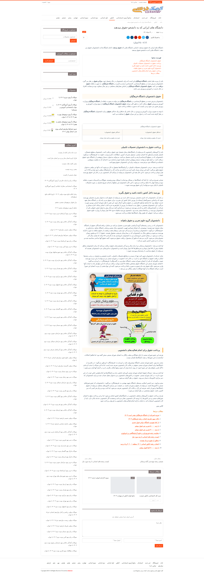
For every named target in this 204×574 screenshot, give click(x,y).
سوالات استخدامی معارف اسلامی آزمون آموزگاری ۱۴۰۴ (61, 187)
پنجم (69, 18)
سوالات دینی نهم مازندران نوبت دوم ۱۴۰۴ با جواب (61, 445)
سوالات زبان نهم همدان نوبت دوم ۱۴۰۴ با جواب (62, 490)
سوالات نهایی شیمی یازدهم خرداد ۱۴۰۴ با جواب (62, 418)
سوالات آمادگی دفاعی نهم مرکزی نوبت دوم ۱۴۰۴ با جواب (60, 278)
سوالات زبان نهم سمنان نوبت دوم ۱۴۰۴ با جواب (62, 531)
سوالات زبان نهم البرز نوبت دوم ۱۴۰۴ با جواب (62, 537)
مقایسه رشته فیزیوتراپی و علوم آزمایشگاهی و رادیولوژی (140, 433)
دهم (54, 563)
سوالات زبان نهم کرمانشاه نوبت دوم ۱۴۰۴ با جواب (61, 241)
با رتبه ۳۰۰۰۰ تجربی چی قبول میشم (147, 430)
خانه (159, 18)
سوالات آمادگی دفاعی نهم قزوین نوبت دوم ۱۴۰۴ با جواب (61, 318)
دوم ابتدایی (94, 18)
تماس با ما (134, 2)
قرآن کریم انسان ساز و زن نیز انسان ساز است (62, 158)
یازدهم (49, 563)
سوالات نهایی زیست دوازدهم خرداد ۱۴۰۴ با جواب (61, 520)
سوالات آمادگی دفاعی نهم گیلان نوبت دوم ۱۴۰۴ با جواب (61, 398)
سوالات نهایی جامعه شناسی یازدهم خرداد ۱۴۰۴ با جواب (61, 425)
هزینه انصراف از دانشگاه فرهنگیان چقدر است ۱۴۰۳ (142, 415)
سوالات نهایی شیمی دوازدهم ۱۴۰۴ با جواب (63, 230)
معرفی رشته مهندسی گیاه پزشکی (151, 461)
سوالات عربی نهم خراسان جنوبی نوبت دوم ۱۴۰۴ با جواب (61, 464)
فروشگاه (153, 18)
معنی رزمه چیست (71, 169)
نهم (58, 563)
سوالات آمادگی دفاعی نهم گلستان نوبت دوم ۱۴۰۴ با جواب (60, 310)
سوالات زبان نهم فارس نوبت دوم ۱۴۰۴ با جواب (62, 391)
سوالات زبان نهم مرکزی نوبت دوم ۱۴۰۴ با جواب (61, 495)
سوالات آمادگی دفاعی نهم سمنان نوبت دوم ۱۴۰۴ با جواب (61, 326)
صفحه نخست (143, 2)
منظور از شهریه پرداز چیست (149, 440)
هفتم (58, 18)
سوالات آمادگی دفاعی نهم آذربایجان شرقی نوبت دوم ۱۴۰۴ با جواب (60, 351)
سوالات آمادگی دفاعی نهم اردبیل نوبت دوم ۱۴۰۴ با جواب (61, 302)
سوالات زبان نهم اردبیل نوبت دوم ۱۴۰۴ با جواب (62, 484)
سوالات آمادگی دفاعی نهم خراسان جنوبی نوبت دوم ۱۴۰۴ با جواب (61, 335)
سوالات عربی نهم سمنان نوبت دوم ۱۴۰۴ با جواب (61, 371)
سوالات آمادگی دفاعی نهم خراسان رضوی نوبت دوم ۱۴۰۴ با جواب (61, 544)
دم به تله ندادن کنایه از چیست (67, 152)
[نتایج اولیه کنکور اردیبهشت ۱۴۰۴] (123, 485)
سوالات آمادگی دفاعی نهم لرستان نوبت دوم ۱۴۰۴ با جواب (60, 411)
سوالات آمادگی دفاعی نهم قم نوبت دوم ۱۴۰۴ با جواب (60, 404)
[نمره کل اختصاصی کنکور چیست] (149, 485)
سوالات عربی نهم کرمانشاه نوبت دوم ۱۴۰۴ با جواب (60, 470)
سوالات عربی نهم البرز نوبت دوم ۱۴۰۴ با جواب (62, 246)
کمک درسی (143, 570)
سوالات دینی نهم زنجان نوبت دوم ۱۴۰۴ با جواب (62, 377)
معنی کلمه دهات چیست (69, 164)
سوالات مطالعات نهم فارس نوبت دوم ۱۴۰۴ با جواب (60, 551)
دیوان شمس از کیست (70, 175)
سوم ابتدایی (84, 18)
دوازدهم (160, 566)
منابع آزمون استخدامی (123, 18)
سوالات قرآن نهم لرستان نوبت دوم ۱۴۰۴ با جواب (61, 457)
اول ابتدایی (104, 18)
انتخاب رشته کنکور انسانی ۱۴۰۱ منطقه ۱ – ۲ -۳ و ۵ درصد (139, 444)
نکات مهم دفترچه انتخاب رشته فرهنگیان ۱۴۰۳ (143, 419)
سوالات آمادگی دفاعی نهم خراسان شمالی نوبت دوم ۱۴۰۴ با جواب (60, 343)
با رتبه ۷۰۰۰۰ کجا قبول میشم (149, 448)
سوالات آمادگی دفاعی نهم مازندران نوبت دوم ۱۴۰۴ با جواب (60, 261)
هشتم (63, 563)
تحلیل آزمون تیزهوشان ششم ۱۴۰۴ (66, 208)
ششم (64, 18)
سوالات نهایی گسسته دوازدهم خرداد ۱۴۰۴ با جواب (61, 366)
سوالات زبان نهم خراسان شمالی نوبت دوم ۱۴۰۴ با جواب (61, 384)
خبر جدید (145, 18)
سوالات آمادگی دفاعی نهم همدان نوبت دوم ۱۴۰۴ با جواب (61, 270)
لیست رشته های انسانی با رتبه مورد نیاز (145, 437)
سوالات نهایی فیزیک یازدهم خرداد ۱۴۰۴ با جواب (62, 526)
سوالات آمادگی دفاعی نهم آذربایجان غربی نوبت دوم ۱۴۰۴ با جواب (61, 433)
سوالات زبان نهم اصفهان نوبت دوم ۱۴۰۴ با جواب (61, 506)
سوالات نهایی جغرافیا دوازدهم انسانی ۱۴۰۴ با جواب (61, 235)
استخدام (136, 18)
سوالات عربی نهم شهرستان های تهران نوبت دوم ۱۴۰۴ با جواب (62, 477)
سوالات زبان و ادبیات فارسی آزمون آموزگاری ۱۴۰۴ (61, 180)
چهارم (76, 18)
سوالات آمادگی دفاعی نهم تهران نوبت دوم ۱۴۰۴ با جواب (61, 294)
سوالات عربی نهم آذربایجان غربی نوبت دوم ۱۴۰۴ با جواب (61, 215)
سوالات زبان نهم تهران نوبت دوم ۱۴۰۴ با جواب (62, 501)
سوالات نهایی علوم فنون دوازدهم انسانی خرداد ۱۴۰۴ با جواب (60, 359)
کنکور (112, 18)
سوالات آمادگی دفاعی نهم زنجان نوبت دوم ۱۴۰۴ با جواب (61, 223)
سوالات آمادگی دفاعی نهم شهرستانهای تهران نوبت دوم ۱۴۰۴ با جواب (61, 253)
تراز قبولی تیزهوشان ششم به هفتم (66, 202)
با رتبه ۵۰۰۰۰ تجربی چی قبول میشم (147, 426)
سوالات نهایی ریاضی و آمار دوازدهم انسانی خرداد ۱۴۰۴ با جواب (61, 513)
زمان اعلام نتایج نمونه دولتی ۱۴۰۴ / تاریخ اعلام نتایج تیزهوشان (61, 195)
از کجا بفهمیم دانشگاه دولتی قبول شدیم (145, 422)
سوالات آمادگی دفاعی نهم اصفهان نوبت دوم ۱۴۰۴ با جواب (60, 286)
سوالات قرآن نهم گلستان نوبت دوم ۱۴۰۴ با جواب (61, 451)
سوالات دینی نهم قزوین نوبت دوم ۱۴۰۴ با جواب (62, 440)
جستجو (73, 40)
